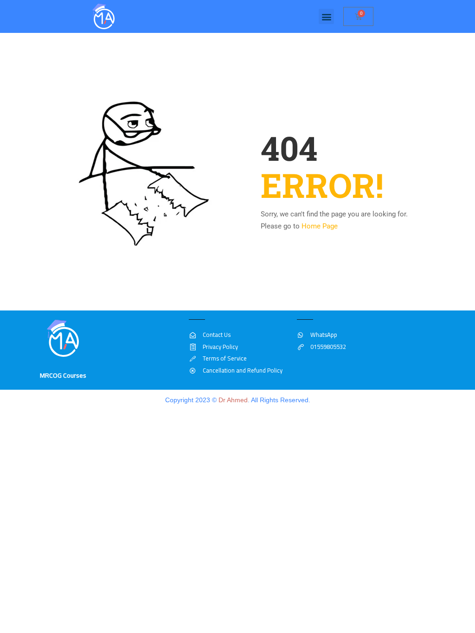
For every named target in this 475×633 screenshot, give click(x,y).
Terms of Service (224, 358)
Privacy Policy (220, 346)
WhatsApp (323, 334)
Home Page (320, 226)
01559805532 (328, 346)
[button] (326, 16)
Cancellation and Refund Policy (242, 370)
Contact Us (216, 334)
